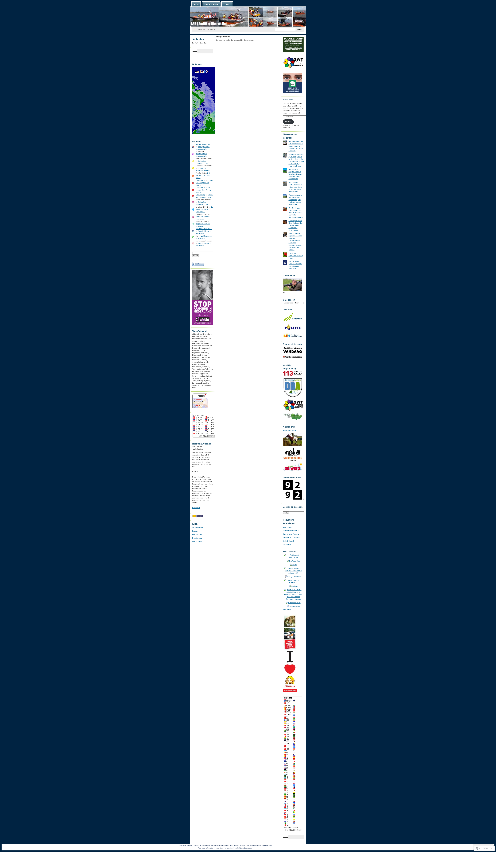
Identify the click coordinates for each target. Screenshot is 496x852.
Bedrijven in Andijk (289, 430)
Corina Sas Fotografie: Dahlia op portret (296, 255)
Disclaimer (196, 508)
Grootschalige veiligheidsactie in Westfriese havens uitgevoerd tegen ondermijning (295, 174)
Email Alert (288, 99)
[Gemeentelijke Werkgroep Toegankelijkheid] (293, 411)
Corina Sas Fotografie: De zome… (204, 182)
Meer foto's (287, 609)
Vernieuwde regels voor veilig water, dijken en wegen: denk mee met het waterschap (295, 199)
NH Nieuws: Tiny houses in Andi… (204, 175)
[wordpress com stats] (198, 265)
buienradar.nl (287, 527)
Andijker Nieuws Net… (204, 144)
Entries (200, 29)
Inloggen (195, 531)
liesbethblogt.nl (288, 541)
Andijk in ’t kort (211, 4)
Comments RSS (211, 29)
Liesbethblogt (200, 180)
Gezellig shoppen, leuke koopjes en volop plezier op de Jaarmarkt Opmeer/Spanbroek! (296, 212)
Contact (227, 4)
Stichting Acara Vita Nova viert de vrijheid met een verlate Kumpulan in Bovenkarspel (296, 225)
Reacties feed (197, 538)
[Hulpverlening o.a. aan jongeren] (292, 375)
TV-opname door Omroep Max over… (203, 190)
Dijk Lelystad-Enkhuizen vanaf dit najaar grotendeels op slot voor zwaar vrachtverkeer (295, 187)
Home (196, 4)
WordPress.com (197, 541)
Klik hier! (288, 122)
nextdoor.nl (287, 544)
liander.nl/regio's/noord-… (292, 534)
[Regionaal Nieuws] (292, 358)
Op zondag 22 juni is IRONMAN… (204, 209)
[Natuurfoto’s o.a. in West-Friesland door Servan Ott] (292, 290)
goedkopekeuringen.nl (291, 530)
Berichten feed (197, 534)
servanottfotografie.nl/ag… (292, 537)
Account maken (197, 527)
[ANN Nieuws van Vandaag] (292, 353)
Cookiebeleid (248, 848)
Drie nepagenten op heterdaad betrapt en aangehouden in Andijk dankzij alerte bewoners (296, 146)
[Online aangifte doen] (292, 331)
